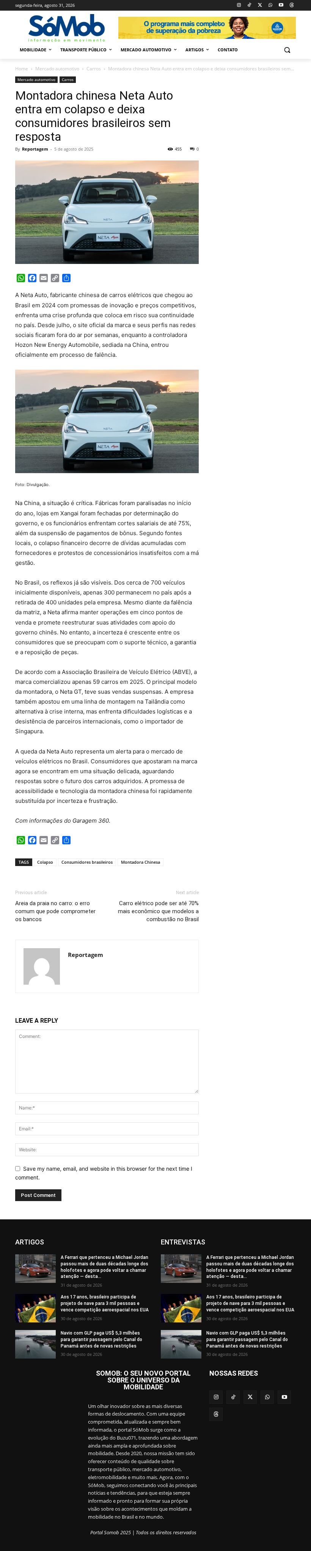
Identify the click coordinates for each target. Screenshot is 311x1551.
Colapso (45, 862)
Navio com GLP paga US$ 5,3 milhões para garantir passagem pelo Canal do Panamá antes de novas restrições (101, 1339)
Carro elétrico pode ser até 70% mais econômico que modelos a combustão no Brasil (158, 911)
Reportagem (35, 149)
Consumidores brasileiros (87, 862)
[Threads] (291, 5)
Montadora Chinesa (140, 862)
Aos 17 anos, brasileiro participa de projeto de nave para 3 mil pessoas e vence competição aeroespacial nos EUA (105, 1303)
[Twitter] (260, 5)
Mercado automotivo (57, 68)
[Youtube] (280, 5)
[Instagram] (238, 5)
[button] (287, 50)
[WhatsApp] (270, 5)
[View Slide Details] (207, 28)
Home (21, 68)
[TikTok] (249, 5)
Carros (93, 68)
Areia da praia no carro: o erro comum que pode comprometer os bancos (55, 911)
